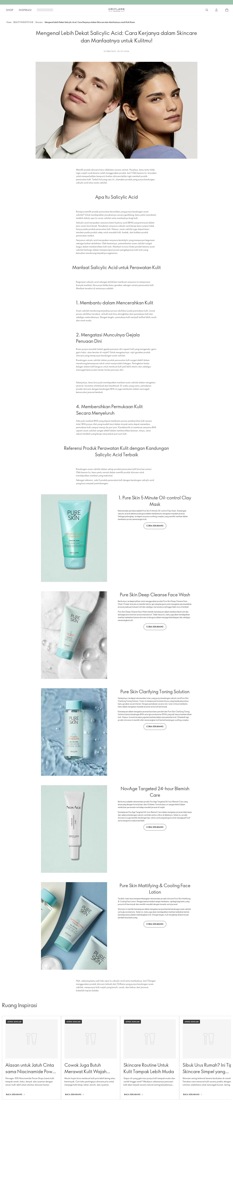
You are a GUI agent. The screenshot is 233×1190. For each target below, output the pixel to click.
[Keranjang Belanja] (227, 10)
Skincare (38, 22)
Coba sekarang (155, 525)
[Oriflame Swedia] (116, 9)
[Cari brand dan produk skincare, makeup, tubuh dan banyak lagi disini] (207, 10)
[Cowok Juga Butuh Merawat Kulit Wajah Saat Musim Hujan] (90, 1057)
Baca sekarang (14, 1094)
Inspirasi (25, 10)
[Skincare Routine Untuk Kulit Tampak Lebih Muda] (149, 1057)
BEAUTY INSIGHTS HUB (23, 22)
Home (8, 22)
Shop (9, 10)
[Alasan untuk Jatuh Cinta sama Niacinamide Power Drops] (31, 1057)
